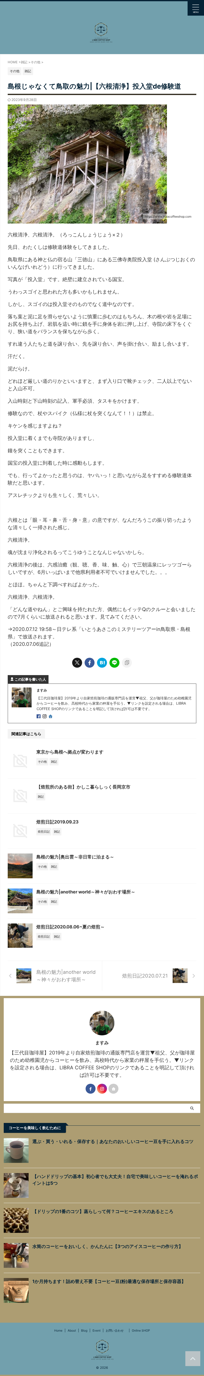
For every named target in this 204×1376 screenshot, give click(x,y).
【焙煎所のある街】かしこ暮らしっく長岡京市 (83, 786)
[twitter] (77, 663)
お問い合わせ (116, 1330)
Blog (84, 1330)
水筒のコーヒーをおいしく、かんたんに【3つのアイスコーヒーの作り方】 (107, 1246)
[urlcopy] (127, 663)
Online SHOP (141, 1330)
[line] (114, 663)
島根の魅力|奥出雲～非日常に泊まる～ (75, 856)
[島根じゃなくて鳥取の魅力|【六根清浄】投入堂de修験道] (102, 663)
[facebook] (90, 663)
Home (58, 1330)
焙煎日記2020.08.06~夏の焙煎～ (70, 926)
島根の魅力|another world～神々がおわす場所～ (85, 891)
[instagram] (45, 717)
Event (97, 1330)
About (72, 1330)
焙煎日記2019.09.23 (57, 821)
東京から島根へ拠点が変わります (69, 751)
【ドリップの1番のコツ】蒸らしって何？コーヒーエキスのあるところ (102, 1211)
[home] (51, 717)
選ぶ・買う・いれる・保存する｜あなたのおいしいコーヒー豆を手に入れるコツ (113, 1141)
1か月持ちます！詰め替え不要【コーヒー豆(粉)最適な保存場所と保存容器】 (109, 1281)
